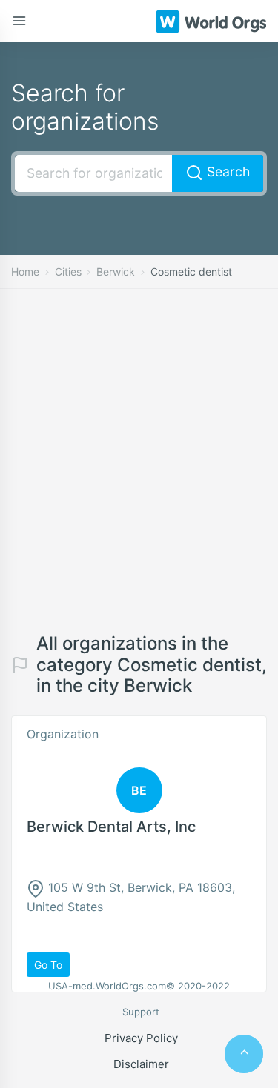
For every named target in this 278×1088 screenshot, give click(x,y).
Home (25, 271)
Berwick (115, 271)
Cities (68, 271)
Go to (48, 964)
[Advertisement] (139, 472)
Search (226, 171)
